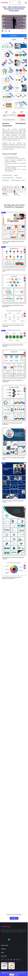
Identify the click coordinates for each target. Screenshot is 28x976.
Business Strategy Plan (16, 180)
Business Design (5, 180)
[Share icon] (6, 31)
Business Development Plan (7, 177)
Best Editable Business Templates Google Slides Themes (13, 501)
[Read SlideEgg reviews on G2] (4, 955)
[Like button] (2, 31)
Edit (20, 39)
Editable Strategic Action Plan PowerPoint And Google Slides (12, 381)
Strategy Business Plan (7, 175)
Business (16, 175)
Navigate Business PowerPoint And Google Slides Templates (13, 558)
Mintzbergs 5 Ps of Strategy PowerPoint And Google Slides (12, 423)
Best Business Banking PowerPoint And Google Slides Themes (12, 306)
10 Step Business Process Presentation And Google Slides (13, 270)
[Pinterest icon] (9, 31)
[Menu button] (26, 2)
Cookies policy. (22, 973)
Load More (14, 918)
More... (24, 180)
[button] (24, 213)
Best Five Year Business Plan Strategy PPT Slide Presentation (13, 326)
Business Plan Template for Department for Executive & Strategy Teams (12, 578)
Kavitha (21, 112)
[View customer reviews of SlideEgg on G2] (11, 955)
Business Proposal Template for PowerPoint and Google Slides (13, 242)
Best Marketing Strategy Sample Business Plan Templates (12, 345)
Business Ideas (19, 177)
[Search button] (19, 2)
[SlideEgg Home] (14, 926)
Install (21, 115)
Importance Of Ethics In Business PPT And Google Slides (13, 458)
